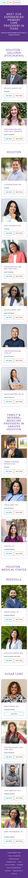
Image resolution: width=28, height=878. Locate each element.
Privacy (20, 862)
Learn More (9, 96)
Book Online (19, 96)
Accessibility (20, 865)
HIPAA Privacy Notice (14, 859)
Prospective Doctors (18, 870)
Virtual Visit (16, 2)
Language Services (11, 862)
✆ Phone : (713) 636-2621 (14, 856)
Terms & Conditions (10, 865)
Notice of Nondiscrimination (14, 867)
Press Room (8, 870)
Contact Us (14, 873)
